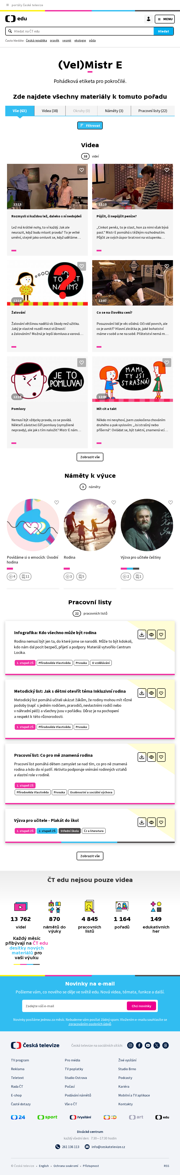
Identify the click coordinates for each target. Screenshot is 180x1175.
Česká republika (36, 40)
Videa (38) (50, 110)
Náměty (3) (114, 110)
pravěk (54, 40)
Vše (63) (20, 110)
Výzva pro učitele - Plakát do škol (46, 820)
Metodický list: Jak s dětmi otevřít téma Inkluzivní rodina (70, 691)
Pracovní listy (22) (152, 110)
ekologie (80, 40)
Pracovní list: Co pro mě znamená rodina (53, 755)
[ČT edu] (16, 20)
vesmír (66, 40)
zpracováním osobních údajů (89, 1024)
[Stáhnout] (142, 634)
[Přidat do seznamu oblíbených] (81, 170)
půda (92, 40)
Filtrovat (93, 125)
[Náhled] (151, 634)
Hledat (163, 31)
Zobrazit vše (90, 457)
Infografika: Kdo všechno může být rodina (55, 632)
